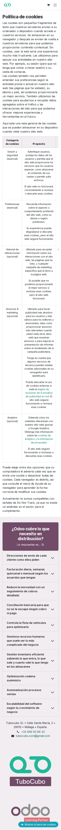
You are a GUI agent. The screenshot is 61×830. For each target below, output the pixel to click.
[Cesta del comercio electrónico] (48, 5)
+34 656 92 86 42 (33, 731)
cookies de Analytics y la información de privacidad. (39, 439)
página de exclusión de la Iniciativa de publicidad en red (39, 393)
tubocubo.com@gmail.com (33, 736)
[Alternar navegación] (55, 4)
